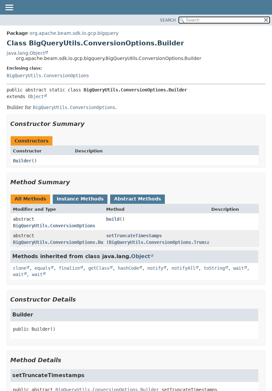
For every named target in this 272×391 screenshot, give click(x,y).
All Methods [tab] (30, 198)
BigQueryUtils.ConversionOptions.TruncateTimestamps (175, 242)
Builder (22, 160)
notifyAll (183, 268)
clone (19, 268)
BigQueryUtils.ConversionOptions (48, 75)
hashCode (128, 268)
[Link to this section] (89, 123)
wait (238, 268)
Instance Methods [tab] (80, 198)
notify (155, 268)
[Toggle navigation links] (9, 8)
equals (42, 268)
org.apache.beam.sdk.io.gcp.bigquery (74, 33)
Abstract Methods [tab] (137, 198)
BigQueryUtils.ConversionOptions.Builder (64, 242)
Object (36, 96)
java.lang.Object (26, 53)
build (112, 219)
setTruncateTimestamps (134, 235)
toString (214, 268)
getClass (98, 268)
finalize (69, 268)
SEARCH (168, 20)
